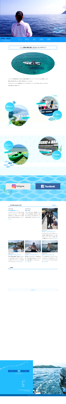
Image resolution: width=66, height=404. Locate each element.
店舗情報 (48, 39)
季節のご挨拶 (27, 210)
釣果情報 (41, 39)
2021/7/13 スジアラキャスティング (48, 231)
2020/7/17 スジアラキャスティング (32, 254)
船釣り (34, 39)
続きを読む (38, 217)
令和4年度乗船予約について (13, 210)
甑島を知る (27, 39)
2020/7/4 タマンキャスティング (48, 254)
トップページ (20, 39)
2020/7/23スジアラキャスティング (14, 254)
